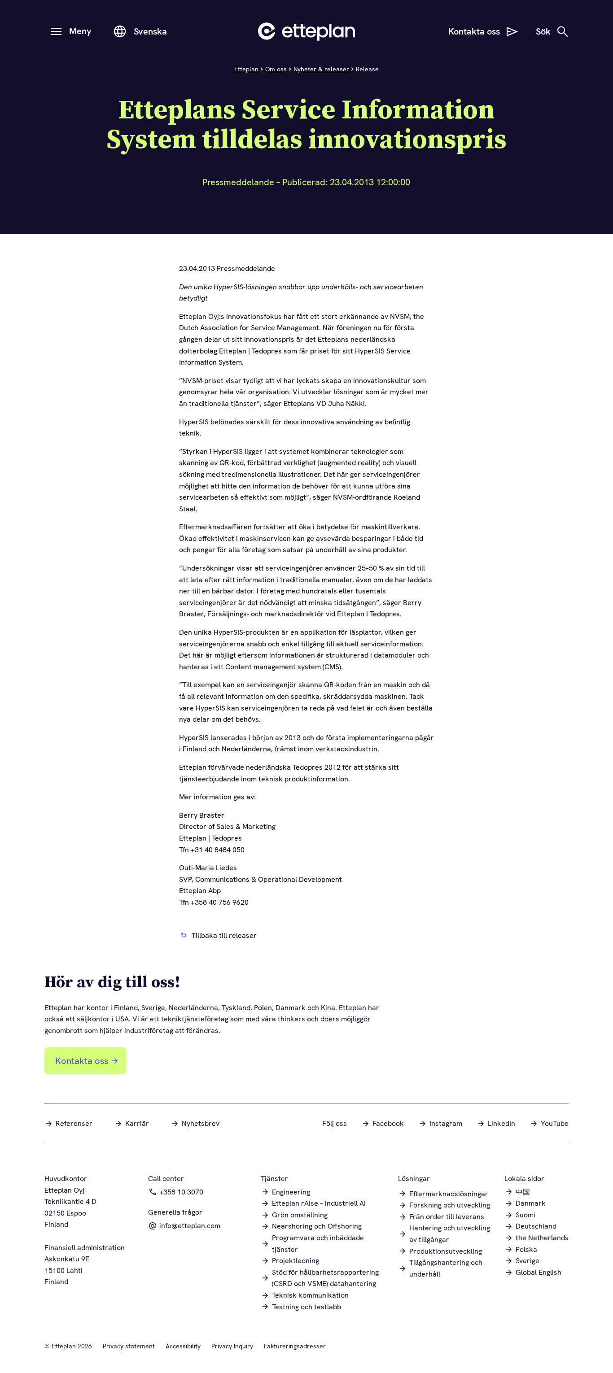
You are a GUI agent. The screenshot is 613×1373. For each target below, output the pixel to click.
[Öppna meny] (56, 31)
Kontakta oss (81, 1061)
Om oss (276, 69)
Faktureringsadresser (295, 1346)
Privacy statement (129, 1346)
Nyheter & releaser (321, 69)
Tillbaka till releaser (224, 935)
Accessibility (183, 1346)
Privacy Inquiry (232, 1346)
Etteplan (246, 69)
